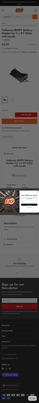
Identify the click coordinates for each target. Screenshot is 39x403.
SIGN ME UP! (29, 204)
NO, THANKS (29, 207)
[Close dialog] (38, 192)
